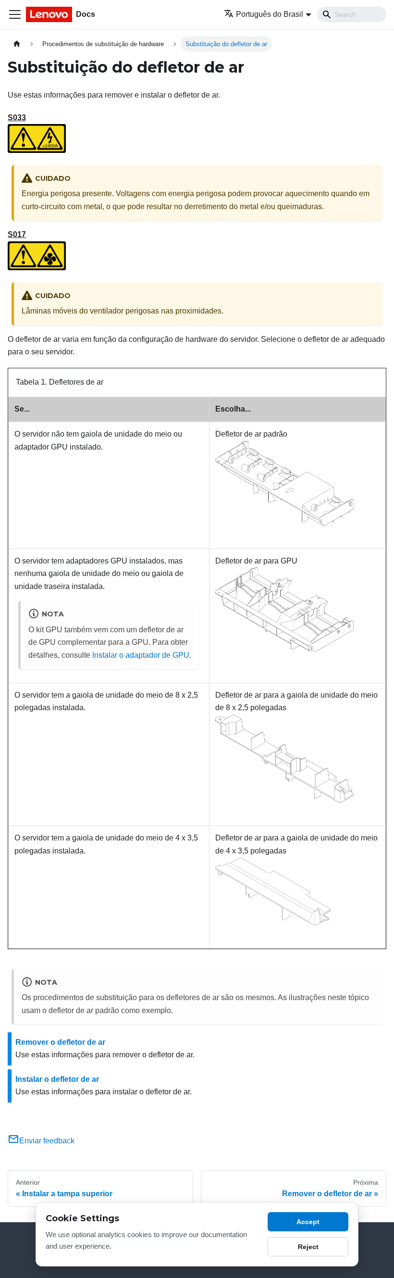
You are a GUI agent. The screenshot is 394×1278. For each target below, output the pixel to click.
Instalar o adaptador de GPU (140, 655)
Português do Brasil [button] (269, 14)
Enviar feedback (46, 1141)
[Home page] (17, 44)
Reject (308, 1247)
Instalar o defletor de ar (57, 1079)
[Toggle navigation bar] (15, 14)
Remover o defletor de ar (60, 1042)
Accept (308, 1222)
